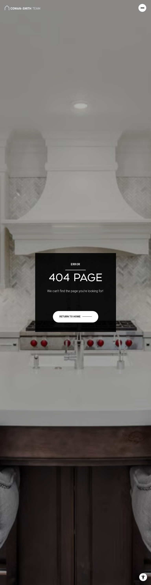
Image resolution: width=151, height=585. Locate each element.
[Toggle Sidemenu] (142, 8)
